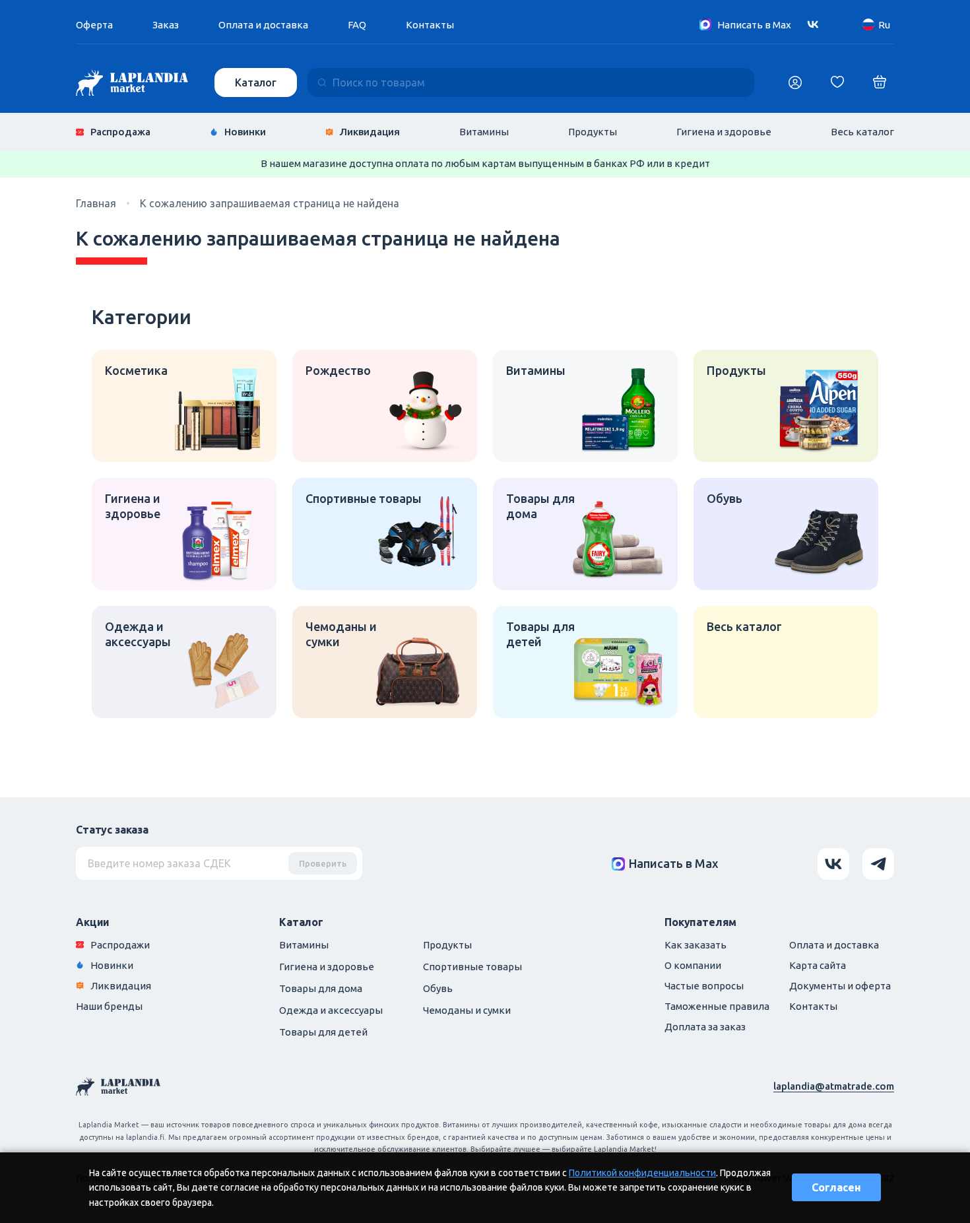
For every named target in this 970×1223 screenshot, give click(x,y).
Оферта (94, 24)
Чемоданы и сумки (467, 1010)
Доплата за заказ (705, 1026)
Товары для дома (320, 988)
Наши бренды (109, 1006)
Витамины (484, 131)
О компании (692, 965)
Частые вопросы (704, 985)
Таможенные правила (716, 1006)
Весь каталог (862, 131)
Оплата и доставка (263, 24)
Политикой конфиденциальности (642, 1173)
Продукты (592, 131)
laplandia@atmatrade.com (833, 1086)
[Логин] (795, 82)
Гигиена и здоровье (723, 131)
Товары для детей (323, 1032)
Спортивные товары (472, 966)
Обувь (438, 988)
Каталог (255, 82)
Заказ (165, 24)
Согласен (836, 1187)
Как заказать (695, 944)
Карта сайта (817, 965)
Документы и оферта (840, 985)
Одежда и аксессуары (331, 1010)
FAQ (357, 24)
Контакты (430, 24)
